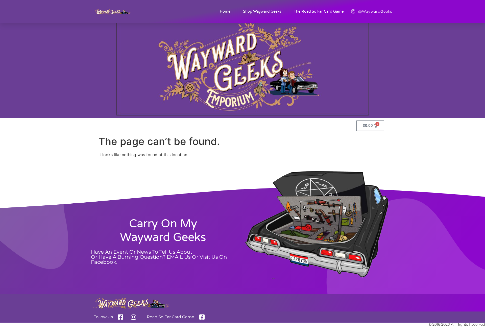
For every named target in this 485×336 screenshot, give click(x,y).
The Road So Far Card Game (319, 11)
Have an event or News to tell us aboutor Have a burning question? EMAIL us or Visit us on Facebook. (159, 257)
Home (225, 11)
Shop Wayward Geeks (262, 11)
